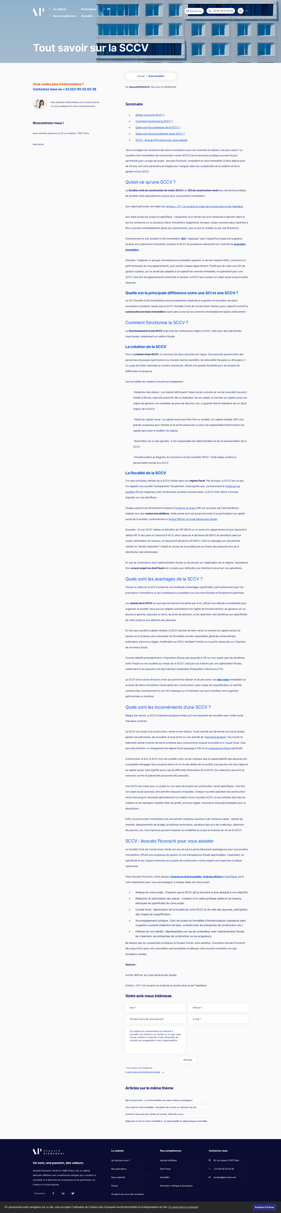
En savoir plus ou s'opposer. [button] (183, 1207)
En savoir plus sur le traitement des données (142, 1072)
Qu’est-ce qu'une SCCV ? (149, 114)
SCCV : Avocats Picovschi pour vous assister (161, 140)
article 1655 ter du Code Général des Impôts (193, 519)
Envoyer (188, 1059)
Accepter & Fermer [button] (264, 1207)
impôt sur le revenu (185, 508)
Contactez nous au (64, 89)
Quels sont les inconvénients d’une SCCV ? (160, 133)
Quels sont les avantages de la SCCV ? (157, 127)
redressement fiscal (219, 748)
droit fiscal (231, 876)
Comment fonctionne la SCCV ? (154, 121)
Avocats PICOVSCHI (139, 87)
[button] (57, 9)
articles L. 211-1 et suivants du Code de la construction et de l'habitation (204, 206)
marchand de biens (215, 737)
